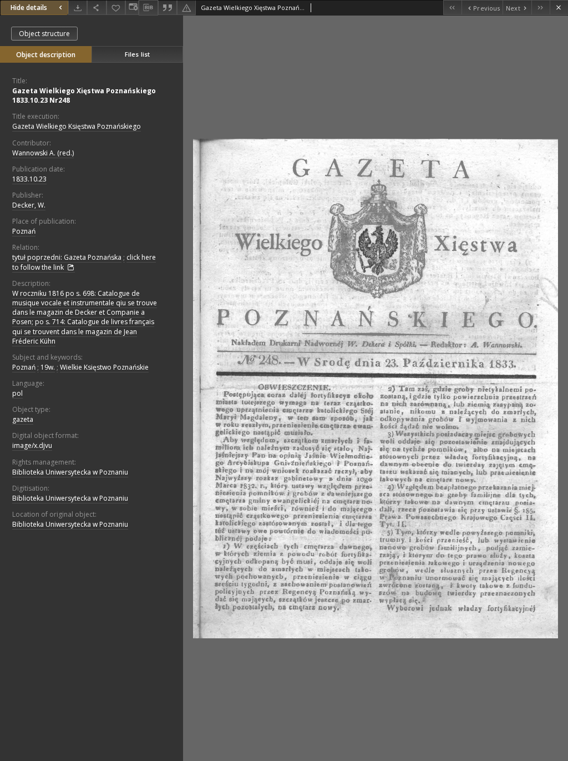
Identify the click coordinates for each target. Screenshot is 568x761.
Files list (137, 54)
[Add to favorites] (115, 7)
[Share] (96, 7)
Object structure (44, 33)
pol (17, 393)
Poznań (24, 231)
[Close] (559, 7)
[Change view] (132, 7)
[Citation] (167, 7)
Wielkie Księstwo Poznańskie (104, 367)
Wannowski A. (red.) (43, 153)
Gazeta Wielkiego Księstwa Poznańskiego (76, 126)
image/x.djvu (32, 445)
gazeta (22, 419)
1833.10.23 (29, 179)
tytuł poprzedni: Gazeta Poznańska (66, 257)
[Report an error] (186, 7)
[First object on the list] (452, 7)
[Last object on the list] (540, 7)
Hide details (29, 7)
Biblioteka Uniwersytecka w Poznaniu (70, 472)
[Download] (77, 7)
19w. (47, 367)
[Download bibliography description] (148, 8)
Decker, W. (28, 205)
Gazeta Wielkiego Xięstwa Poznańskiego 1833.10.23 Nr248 (84, 95)
